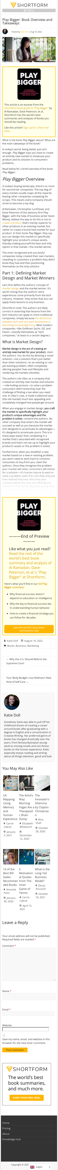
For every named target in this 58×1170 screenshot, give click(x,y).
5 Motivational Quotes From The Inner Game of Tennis (26, 881)
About (5, 1133)
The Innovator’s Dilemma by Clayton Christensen (42, 805)
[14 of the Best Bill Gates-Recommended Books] (10, 850)
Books (10, 645)
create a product (12, 223)
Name (6, 991)
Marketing (33, 645)
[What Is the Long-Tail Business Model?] (42, 850)
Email (6, 1009)
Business (21, 645)
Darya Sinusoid (41, 887)
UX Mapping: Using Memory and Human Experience (10, 807)
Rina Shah (39, 821)
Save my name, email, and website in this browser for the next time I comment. (26, 1041)
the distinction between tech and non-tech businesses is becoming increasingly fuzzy (27, 321)
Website (7, 1025)
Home (5, 1123)
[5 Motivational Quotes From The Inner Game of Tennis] (26, 850)
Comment (9, 946)
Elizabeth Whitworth (26, 825)
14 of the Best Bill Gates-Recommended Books (10, 877)
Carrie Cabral (8, 825)
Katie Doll (24, 31)
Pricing (6, 1128)
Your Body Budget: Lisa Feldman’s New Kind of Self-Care (28, 680)
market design (10, 288)
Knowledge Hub (11, 1139)
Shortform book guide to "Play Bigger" (26, 108)
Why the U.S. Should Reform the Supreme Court (26, 661)
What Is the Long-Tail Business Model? (42, 875)
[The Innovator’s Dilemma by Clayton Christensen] (42, 777)
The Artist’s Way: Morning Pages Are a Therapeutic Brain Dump (26, 807)
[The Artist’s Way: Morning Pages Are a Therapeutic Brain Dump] (26, 777)
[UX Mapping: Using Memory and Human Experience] (10, 777)
